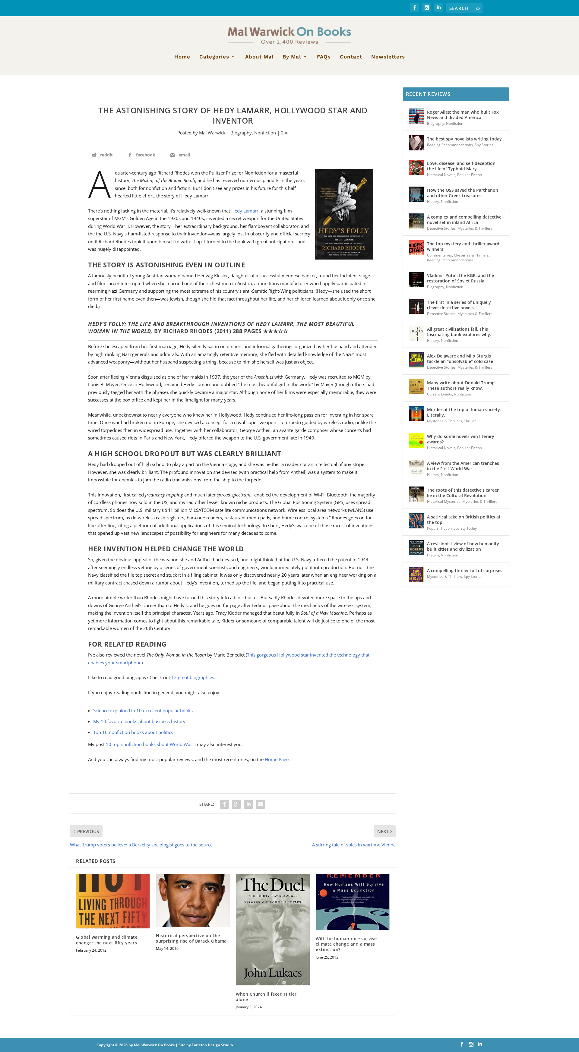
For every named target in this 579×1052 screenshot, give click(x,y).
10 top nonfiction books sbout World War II (151, 744)
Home (182, 57)
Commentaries (439, 255)
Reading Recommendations (450, 144)
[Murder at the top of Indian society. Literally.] (416, 413)
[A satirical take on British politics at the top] (416, 520)
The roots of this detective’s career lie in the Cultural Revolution (463, 492)
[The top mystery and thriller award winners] (416, 247)
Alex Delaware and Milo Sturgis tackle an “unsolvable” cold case (460, 358)
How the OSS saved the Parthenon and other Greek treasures (462, 192)
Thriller (470, 421)
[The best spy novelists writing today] (416, 142)
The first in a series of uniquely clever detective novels (459, 304)
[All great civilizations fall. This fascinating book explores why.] (416, 333)
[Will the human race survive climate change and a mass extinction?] (353, 902)
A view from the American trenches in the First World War (463, 465)
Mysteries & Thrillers (474, 228)
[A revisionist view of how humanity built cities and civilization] (416, 547)
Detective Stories (441, 228)
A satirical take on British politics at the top (464, 519)
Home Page (277, 759)
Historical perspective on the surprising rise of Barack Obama (191, 938)
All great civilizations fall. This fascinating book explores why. (459, 331)
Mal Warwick (212, 133)
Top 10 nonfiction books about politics (133, 732)
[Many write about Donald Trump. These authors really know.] (416, 386)
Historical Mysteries (443, 501)
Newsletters (388, 57)
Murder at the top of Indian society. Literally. (464, 412)
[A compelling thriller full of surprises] (416, 574)
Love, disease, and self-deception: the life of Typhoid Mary (462, 166)
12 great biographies (192, 677)
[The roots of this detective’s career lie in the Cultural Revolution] (416, 494)
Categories (214, 57)
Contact (351, 57)
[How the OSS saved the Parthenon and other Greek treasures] (416, 194)
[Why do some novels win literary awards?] (416, 440)
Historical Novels (441, 174)
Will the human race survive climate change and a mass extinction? (346, 944)
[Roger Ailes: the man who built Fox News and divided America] (416, 116)
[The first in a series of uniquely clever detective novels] (416, 306)
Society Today (465, 528)
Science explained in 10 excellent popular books (143, 710)
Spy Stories (484, 144)
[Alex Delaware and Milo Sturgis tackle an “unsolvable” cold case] (416, 359)
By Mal (292, 57)
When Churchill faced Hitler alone (266, 996)
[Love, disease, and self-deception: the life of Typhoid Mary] (416, 167)
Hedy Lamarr (244, 211)
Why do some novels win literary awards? (460, 439)
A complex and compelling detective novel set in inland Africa (464, 219)
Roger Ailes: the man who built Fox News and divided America (463, 114)
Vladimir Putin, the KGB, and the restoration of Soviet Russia (460, 278)
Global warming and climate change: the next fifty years (107, 939)
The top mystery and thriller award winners (463, 246)
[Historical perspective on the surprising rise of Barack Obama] (193, 900)
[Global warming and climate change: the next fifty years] (113, 901)
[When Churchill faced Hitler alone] (273, 929)
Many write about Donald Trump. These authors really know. (461, 385)
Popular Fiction (469, 174)
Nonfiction (265, 133)
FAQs (324, 57)
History (433, 201)
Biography (241, 133)
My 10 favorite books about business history (139, 721)
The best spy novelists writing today (464, 139)
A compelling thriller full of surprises (464, 570)
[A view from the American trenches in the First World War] (416, 467)
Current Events (439, 394)
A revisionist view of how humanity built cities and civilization (463, 546)
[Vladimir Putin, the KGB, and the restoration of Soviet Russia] (416, 279)
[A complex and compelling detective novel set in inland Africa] (416, 220)
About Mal (259, 57)
